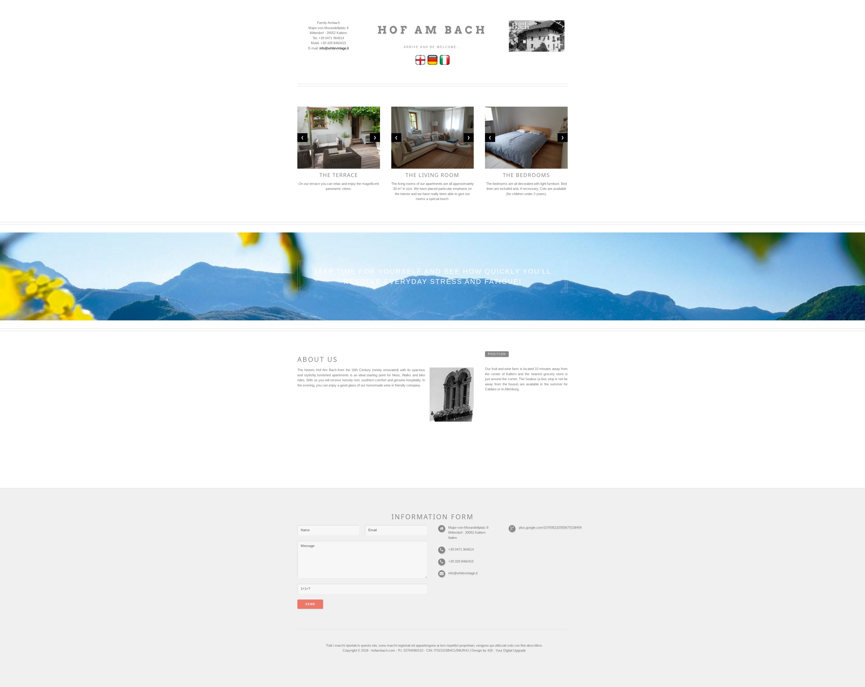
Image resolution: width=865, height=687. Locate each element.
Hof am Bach (432, 30)
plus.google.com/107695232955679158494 (550, 527)
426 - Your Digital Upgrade (506, 650)
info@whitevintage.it (463, 573)
